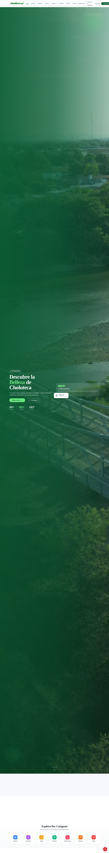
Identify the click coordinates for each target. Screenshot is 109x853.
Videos (68, 3)
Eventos (47, 3)
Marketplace (81, 3)
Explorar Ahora (16, 400)
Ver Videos (34, 400)
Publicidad (97, 3)
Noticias (33, 3)
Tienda (74, 3)
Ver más (60, 393)
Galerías (62, 3)
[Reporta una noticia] (105, 849)
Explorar (54, 3)
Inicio (27, 3)
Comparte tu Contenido (89, 3)
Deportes (40, 3)
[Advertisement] (54, 784)
